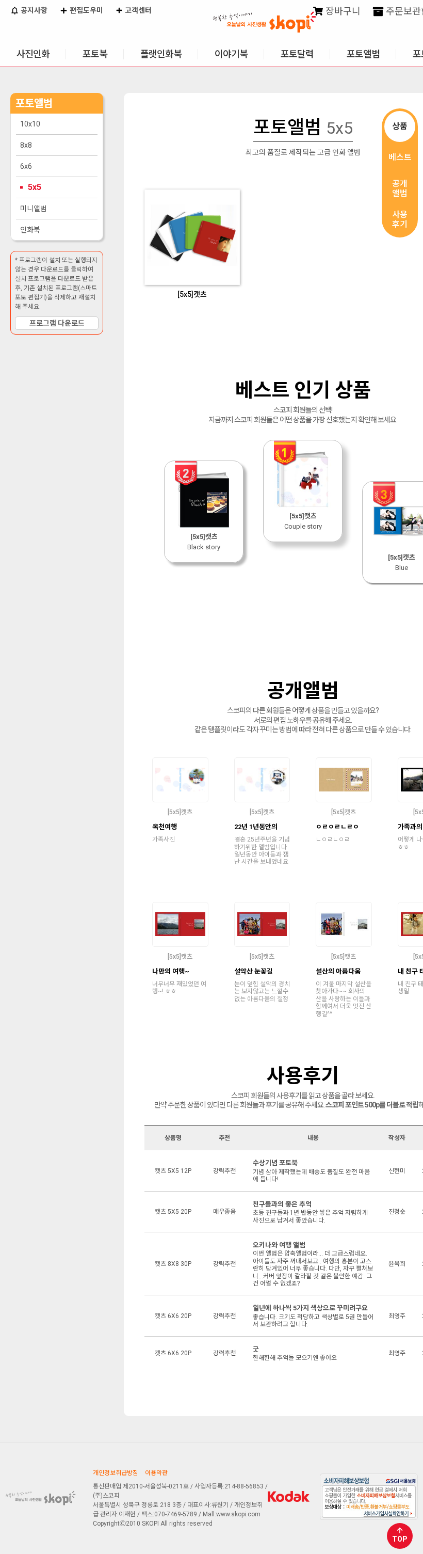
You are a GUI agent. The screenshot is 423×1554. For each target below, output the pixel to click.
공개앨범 (400, 188)
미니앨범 (33, 208)
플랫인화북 (161, 54)
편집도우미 (85, 10)
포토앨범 (363, 54)
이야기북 (231, 54)
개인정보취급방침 (115, 1473)
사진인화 (33, 54)
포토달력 (297, 54)
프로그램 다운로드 (57, 323)
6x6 (26, 166)
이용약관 (156, 1473)
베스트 (400, 157)
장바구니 (342, 11)
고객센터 (137, 10)
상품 (400, 126)
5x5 (34, 187)
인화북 (30, 230)
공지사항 (33, 10)
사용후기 (400, 219)
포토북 (95, 54)
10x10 (30, 124)
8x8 (26, 145)
